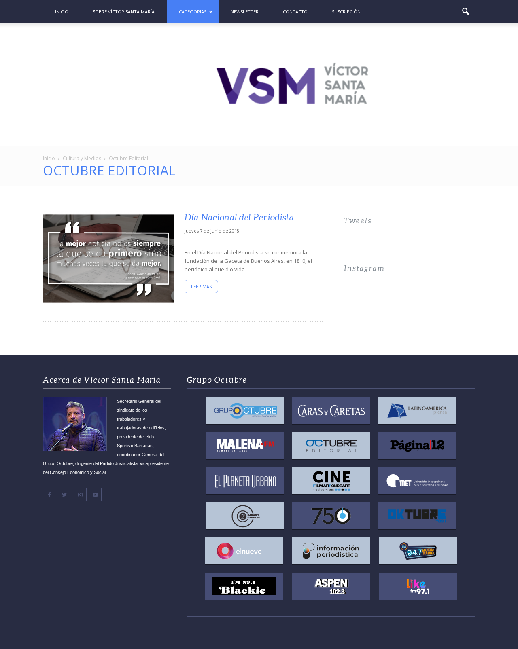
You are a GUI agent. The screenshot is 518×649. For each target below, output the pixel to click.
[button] (465, 11)
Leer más (201, 286)
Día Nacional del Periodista (239, 217)
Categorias (192, 11)
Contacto (295, 11)
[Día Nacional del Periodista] (108, 258)
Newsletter (245, 11)
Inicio (61, 11)
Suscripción (346, 11)
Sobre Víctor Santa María (124, 11)
